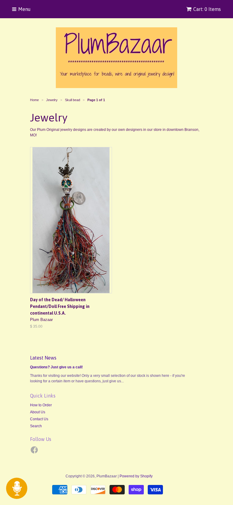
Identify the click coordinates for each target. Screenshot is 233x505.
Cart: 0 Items (207, 9)
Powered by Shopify (136, 476)
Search (36, 426)
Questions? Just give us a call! (56, 367)
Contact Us (39, 419)
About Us (37, 412)
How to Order (41, 405)
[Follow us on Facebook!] (35, 451)
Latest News (43, 357)
